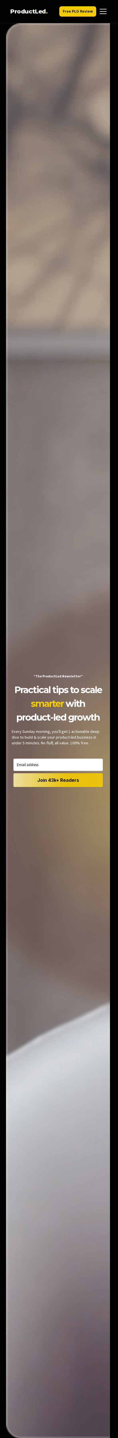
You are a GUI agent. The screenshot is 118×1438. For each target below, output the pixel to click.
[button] (59, 11)
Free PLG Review (78, 11)
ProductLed (29, 11)
